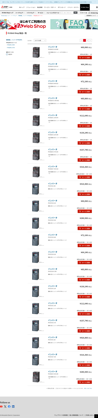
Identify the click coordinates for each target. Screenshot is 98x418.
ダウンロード (62, 7)
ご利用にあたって (90, 415)
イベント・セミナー (73, 7)
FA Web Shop (85, 7)
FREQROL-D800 (11, 45)
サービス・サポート (50, 7)
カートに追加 (86, 57)
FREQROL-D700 (11, 47)
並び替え (30, 40)
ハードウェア (19, 13)
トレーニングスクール (53, 13)
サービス (40, 13)
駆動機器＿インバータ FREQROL (25, 15)
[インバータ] (36, 52)
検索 (75, 12)
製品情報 (39, 7)
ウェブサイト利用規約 (61, 415)
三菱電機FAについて (91, 15)
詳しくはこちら (88, 388)
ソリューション (30, 7)
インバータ (52, 46)
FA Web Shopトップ (7, 12)
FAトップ (21, 7)
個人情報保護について (76, 415)
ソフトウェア (30, 13)
